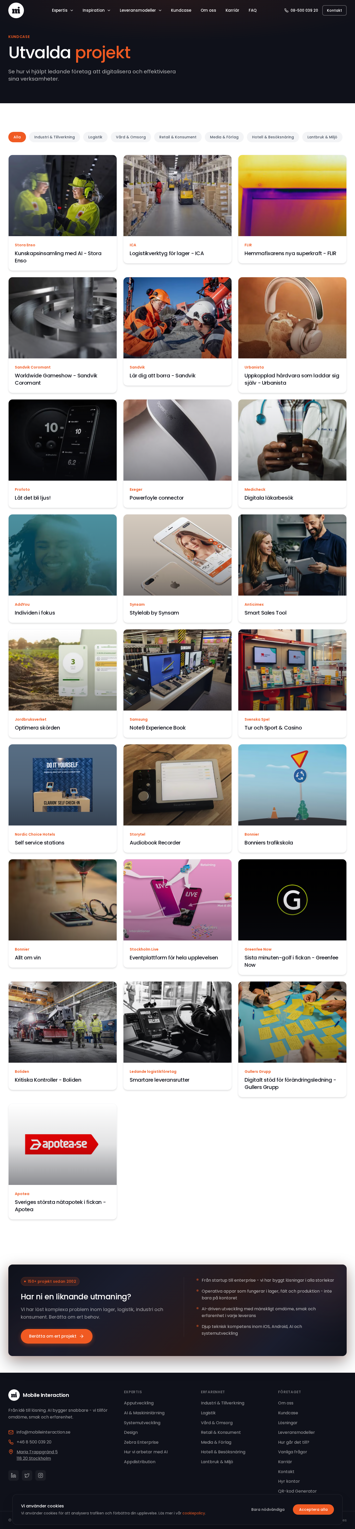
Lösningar (288, 1423)
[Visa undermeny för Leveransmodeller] (160, 10)
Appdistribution (139, 1462)
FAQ (253, 10)
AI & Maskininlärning (144, 1413)
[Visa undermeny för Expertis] (71, 10)
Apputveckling (139, 1403)
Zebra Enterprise (141, 1442)
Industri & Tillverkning (54, 137)
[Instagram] (40, 1475)
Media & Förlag (224, 137)
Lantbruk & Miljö (322, 137)
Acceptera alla (313, 1509)
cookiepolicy (193, 1513)
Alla (17, 137)
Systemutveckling (142, 1423)
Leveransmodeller (138, 10)
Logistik (95, 137)
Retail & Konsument (177, 137)
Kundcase (181, 10)
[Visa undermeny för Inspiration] (108, 10)
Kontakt (334, 10)
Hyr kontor (289, 1481)
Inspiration (94, 10)
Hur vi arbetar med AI (146, 1452)
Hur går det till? (293, 1442)
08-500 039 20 (304, 10)
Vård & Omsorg (131, 137)
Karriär (232, 10)
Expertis (60, 10)
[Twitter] (27, 1475)
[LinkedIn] (13, 1475)
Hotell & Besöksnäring (273, 137)
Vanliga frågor (292, 1452)
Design (131, 1432)
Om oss (208, 10)
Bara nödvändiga (268, 1509)
